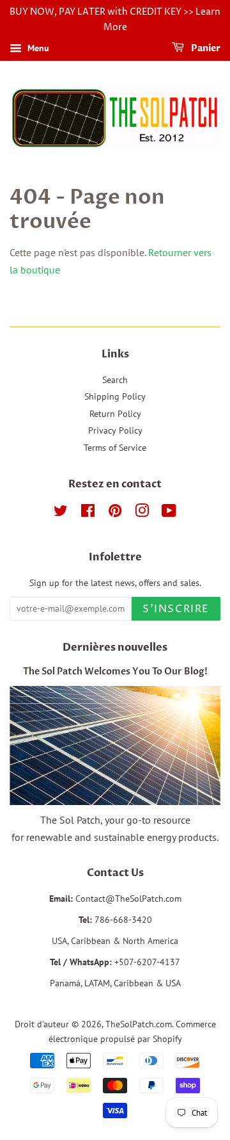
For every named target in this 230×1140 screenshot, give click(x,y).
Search (115, 380)
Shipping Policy (115, 396)
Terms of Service (115, 447)
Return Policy (115, 413)
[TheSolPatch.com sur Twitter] (61, 513)
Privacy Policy (115, 430)
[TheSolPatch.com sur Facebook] (87, 513)
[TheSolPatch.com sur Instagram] (142, 513)
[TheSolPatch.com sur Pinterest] (115, 513)
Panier (204, 48)
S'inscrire (176, 609)
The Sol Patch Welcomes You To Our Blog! (115, 672)
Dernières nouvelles (115, 647)
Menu (37, 48)
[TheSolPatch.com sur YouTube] (169, 513)
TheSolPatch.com (138, 1024)
